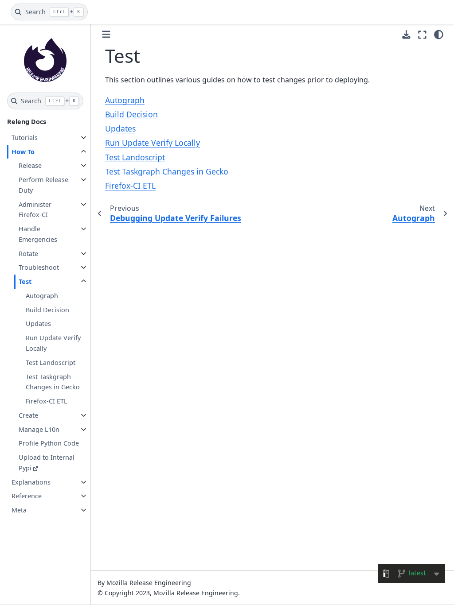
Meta (19, 510)
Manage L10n (39, 429)
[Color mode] (439, 34)
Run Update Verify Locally (53, 343)
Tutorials (25, 137)
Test (25, 281)
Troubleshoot (39, 267)
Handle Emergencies (38, 234)
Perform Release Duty (43, 184)
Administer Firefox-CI (35, 209)
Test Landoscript (50, 362)
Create (28, 415)
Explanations (31, 482)
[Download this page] (406, 34)
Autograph (42, 295)
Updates (38, 323)
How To (23, 151)
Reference (27, 496)
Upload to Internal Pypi (46, 462)
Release (30, 165)
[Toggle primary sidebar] (106, 34)
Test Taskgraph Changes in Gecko (53, 382)
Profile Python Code (49, 443)
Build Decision (47, 310)
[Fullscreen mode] (422, 34)
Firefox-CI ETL (46, 401)
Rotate (28, 253)
